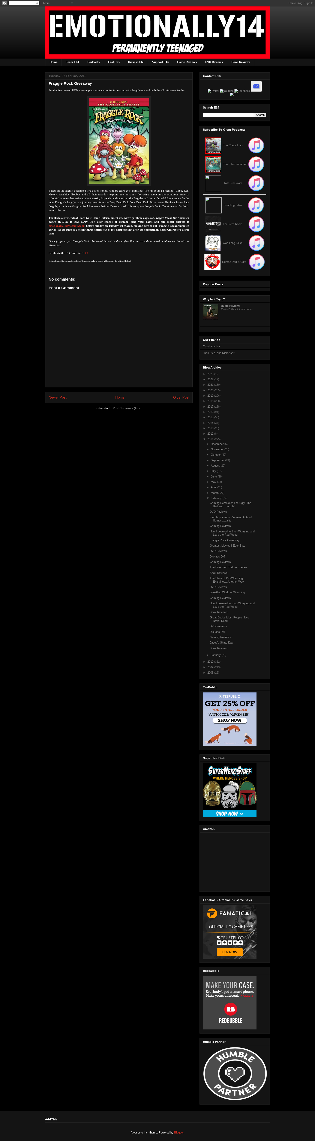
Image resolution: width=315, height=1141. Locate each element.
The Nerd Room (232, 224)
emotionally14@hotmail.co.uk (67, 225)
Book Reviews (240, 62)
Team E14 (72, 62)
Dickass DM (136, 62)
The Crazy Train (233, 145)
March (215, 492)
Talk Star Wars (233, 183)
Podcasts (93, 62)
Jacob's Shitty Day (221, 642)
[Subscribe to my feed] (213, 164)
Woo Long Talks (233, 243)
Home (53, 62)
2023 (210, 374)
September (218, 460)
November (217, 449)
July (214, 471)
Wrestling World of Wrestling (227, 592)
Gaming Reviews (220, 525)
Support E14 (160, 62)
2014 (210, 423)
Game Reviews (187, 62)
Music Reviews (230, 305)
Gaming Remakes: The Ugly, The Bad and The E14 (230, 504)
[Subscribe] (256, 164)
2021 (210, 384)
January (216, 655)
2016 (210, 412)
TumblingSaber (232, 205)
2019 (210, 395)
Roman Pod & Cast (234, 261)
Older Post (181, 397)
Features (114, 62)
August (215, 465)
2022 (210, 379)
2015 (210, 417)
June (214, 476)
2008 (210, 672)
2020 (210, 390)
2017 (210, 406)
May (214, 482)
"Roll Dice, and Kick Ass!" (219, 353)
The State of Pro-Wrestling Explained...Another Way (227, 580)
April (214, 487)
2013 (210, 428)
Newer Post (57, 397)
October (216, 454)
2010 (210, 661)
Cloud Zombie (211, 346)
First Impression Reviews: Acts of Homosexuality (231, 519)
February (217, 498)
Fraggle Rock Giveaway (224, 540)
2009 (210, 667)
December (217, 444)
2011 (210, 439)
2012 (210, 433)
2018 (210, 401)
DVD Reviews (214, 62)
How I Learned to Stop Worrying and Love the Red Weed (232, 533)
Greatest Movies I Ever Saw (227, 545)
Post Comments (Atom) (127, 408)
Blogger (178, 1132)
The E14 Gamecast (235, 164)
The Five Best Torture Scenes (228, 567)
